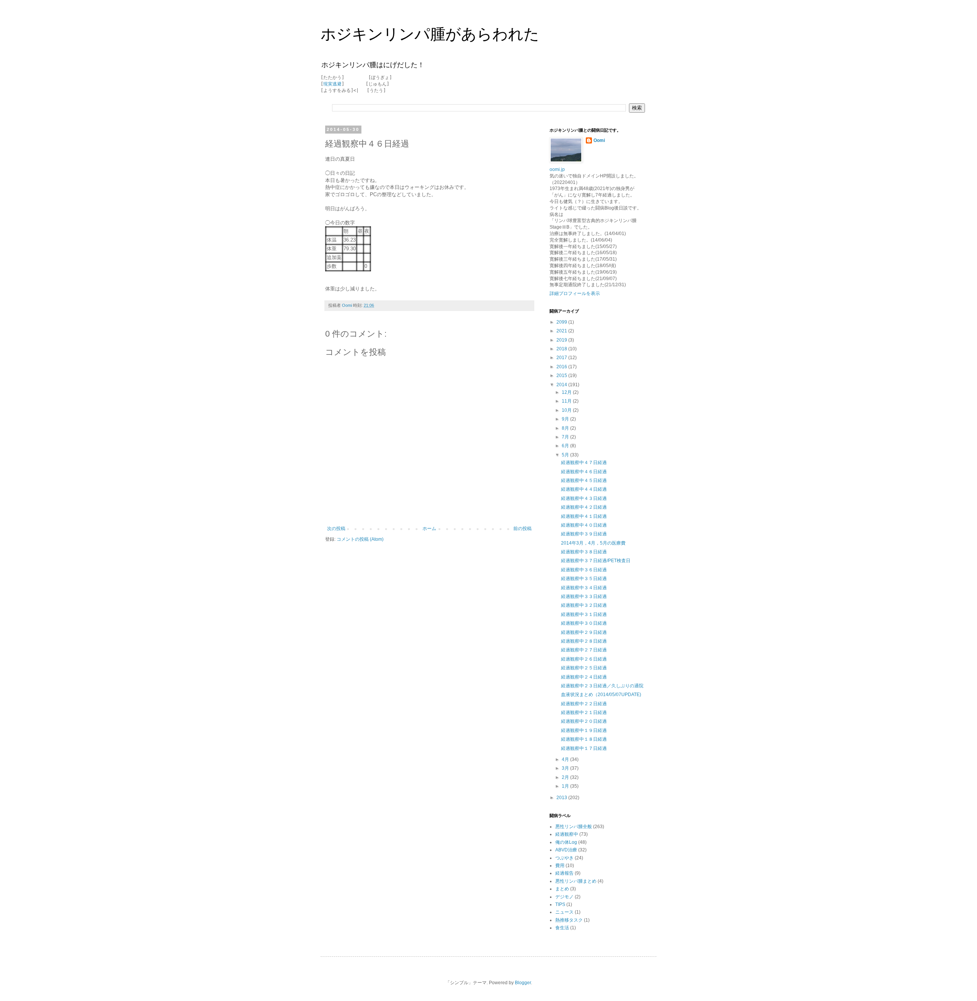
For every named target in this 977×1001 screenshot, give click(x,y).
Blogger (523, 982)
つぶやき (564, 858)
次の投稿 (336, 528)
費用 (559, 865)
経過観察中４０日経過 (584, 525)
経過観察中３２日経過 (584, 605)
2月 (566, 777)
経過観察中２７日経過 (584, 650)
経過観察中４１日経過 (584, 516)
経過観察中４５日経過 (584, 480)
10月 (567, 410)
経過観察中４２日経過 (584, 507)
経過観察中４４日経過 (584, 489)
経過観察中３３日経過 (584, 596)
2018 (562, 348)
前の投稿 (522, 528)
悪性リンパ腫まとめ (576, 881)
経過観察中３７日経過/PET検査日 (595, 560)
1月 (566, 786)
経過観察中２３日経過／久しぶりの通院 (602, 685)
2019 (562, 340)
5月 (566, 455)
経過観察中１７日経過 (584, 748)
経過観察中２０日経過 (584, 721)
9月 (566, 419)
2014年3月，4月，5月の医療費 (593, 543)
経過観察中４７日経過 (584, 462)
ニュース (564, 912)
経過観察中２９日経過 (584, 632)
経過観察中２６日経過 (584, 659)
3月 (566, 768)
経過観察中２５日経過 (584, 668)
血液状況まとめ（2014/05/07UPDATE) (601, 694)
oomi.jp (557, 169)
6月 (566, 445)
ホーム (429, 528)
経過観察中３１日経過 (584, 614)
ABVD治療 (566, 850)
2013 (562, 797)
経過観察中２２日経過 (584, 703)
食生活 (562, 927)
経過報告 (564, 873)
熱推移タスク (569, 920)
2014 (562, 384)
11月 (567, 401)
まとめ (562, 888)
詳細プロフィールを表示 (575, 293)
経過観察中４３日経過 (584, 498)
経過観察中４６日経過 (584, 471)
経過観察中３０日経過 (584, 623)
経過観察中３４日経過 (584, 587)
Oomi (599, 140)
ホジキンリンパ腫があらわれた (430, 34)
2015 (562, 375)
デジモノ (564, 896)
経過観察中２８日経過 (584, 641)
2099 (562, 322)
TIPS (560, 904)
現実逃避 (332, 84)
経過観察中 (566, 834)
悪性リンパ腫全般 (573, 826)
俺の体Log (566, 842)
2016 (562, 366)
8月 (566, 428)
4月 (566, 759)
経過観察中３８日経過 (584, 551)
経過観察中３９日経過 (584, 534)
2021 (562, 331)
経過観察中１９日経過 (584, 730)
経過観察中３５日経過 (584, 578)
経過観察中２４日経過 (584, 677)
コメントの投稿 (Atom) (360, 539)
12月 (567, 392)
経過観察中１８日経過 (584, 739)
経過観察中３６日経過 (584, 569)
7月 (566, 437)
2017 (562, 357)
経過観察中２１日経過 (584, 712)
